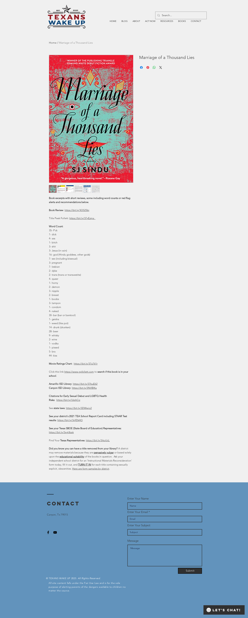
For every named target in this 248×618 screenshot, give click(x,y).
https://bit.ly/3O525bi (77, 210)
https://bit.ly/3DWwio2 (79, 408)
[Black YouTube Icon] (55, 532)
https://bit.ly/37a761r (86, 363)
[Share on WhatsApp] (154, 67)
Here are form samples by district (90, 468)
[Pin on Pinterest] (148, 67)
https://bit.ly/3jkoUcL (98, 440)
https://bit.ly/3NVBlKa (84, 387)
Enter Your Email (137, 512)
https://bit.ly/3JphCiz (68, 400)
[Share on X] (161, 67)
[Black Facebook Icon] (48, 532)
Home (53, 42)
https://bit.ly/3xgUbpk (61, 432)
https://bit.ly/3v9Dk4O (70, 420)
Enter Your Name (138, 498)
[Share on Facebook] (141, 67)
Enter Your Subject (138, 525)
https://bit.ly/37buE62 (85, 383)
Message (133, 540)
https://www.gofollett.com (79, 371)
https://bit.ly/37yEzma (82, 218)
